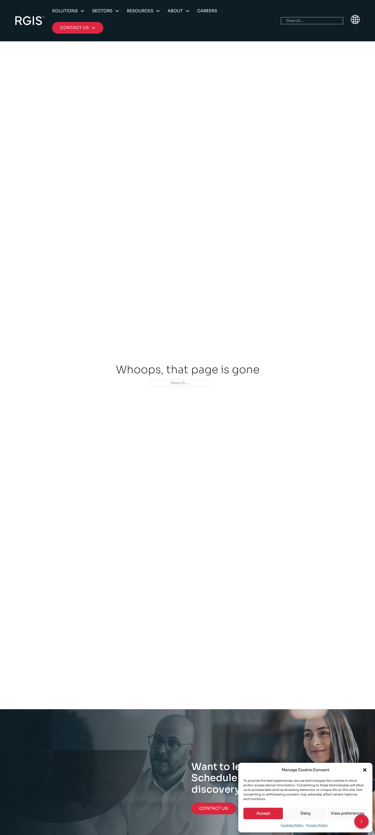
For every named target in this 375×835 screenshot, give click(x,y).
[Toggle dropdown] (82, 11)
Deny (305, 813)
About (175, 11)
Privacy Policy (317, 825)
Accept (263, 813)
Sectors (102, 11)
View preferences (347, 813)
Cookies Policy (292, 825)
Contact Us (213, 808)
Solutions (65, 11)
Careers (207, 11)
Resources (140, 11)
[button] (364, 769)
